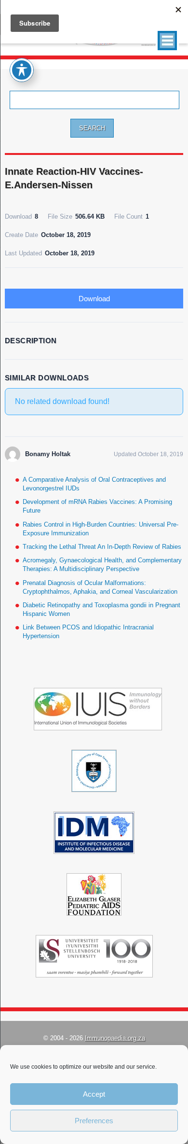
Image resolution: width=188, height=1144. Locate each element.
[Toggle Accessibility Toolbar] (21, 70)
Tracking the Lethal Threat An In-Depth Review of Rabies (102, 546)
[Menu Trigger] (167, 40)
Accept (94, 1094)
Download (94, 298)
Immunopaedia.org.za (115, 1038)
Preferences (94, 1120)
